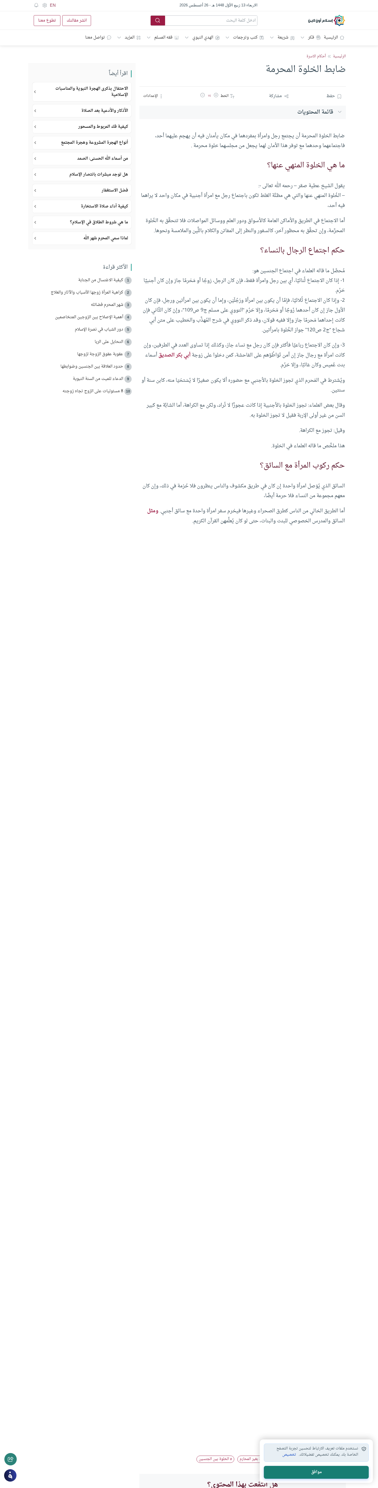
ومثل (152, 511)
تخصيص (289, 1455)
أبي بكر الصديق (174, 355)
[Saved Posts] (36, 5)
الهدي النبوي (202, 37)
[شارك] (11, 1459)
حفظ (330, 96)
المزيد (129, 37)
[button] (216, 96)
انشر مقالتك (77, 20)
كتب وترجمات (245, 37)
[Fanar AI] (10, 1475)
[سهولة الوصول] (44, 5)
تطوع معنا (47, 20)
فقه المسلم (163, 37)
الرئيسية (331, 37)
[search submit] (158, 20)
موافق (316, 1472)
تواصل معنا (95, 37)
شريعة (282, 37)
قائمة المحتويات (315, 112)
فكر (311, 37)
